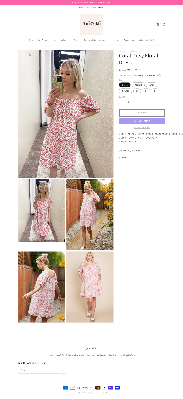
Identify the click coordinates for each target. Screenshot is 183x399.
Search (50, 355)
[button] (21, 24)
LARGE (151, 85)
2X (146, 91)
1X (137, 91)
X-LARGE (125, 91)
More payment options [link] (142, 127)
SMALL (125, 85)
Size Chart (113, 355)
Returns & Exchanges (75, 355)
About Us (60, 355)
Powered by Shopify (101, 393)
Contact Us (101, 355)
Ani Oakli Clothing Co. (88, 393)
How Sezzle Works (128, 355)
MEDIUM (138, 85)
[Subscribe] (63, 370)
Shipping (90, 355)
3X (155, 91)
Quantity (122, 97)
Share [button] (124, 157)
